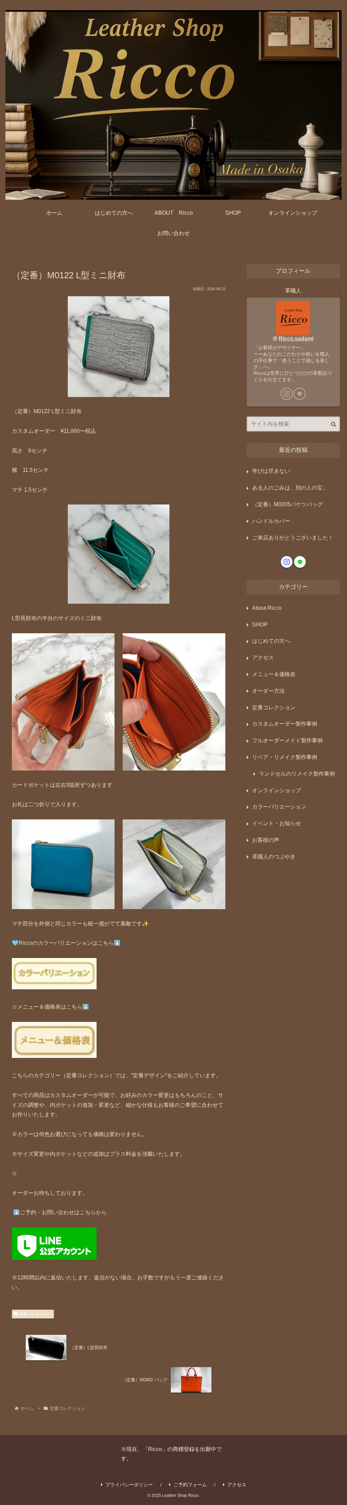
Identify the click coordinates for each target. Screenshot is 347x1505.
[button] (333, 424)
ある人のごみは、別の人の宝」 (290, 488)
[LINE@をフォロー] (299, 394)
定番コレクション (35, 1313)
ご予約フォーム (190, 1484)
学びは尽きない (271, 471)
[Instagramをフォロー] (287, 394)
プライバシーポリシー (129, 1484)
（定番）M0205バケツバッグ (287, 504)
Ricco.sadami (296, 338)
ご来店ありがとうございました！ (292, 538)
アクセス (236, 1484)
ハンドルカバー (271, 521)
